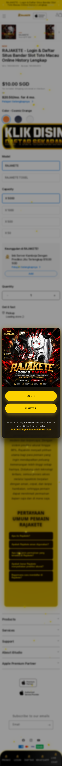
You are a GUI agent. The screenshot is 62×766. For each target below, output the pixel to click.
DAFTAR (31, 408)
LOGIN (31, 396)
